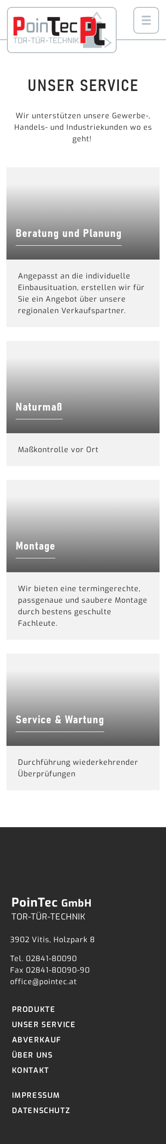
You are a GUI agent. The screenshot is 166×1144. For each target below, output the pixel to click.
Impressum (36, 1095)
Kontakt (30, 1070)
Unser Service (44, 1024)
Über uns (32, 1055)
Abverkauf (36, 1040)
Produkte (34, 1009)
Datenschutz (41, 1110)
